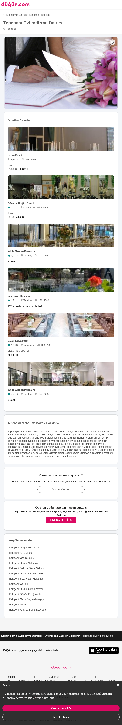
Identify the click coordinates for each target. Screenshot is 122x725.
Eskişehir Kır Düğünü (21, 552)
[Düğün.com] (15, 4)
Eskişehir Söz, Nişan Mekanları (26, 578)
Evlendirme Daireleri (30, 635)
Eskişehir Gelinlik (18, 584)
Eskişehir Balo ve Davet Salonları (27, 568)
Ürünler (88, 680)
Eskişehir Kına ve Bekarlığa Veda (27, 609)
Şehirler (99, 680)
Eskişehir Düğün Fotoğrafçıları (25, 594)
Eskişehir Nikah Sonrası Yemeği (27, 573)
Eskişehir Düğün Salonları (23, 563)
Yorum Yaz (58, 489)
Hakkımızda (25, 680)
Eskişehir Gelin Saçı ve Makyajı (26, 599)
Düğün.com (8, 635)
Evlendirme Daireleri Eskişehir (62, 635)
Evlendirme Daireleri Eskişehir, (22, 15)
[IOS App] (104, 650)
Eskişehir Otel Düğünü (21, 558)
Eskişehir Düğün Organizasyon (26, 589)
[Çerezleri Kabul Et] (118, 684)
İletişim (38, 680)
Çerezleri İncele (61, 717)
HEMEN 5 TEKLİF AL (61, 520)
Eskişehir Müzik (18, 604)
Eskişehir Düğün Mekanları (24, 547)
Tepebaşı (45, 15)
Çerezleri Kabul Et (61, 708)
